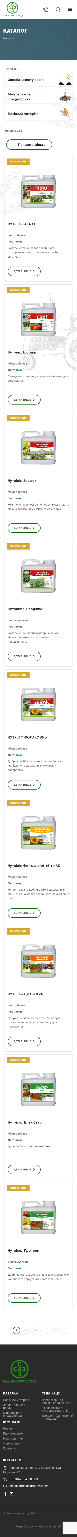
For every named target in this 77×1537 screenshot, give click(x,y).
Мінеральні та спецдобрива (12, 1414)
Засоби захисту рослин (14, 1406)
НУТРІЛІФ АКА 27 (22, 224)
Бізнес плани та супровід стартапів (55, 1409)
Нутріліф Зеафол (22, 481)
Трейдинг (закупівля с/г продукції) (58, 1417)
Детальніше (22, 271)
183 (54, 1330)
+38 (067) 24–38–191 (23, 1479)
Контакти (9, 1448)
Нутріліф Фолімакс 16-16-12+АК (34, 866)
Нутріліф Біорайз (22, 352)
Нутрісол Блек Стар (25, 1122)
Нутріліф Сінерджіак (25, 609)
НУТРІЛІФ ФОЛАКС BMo (27, 737)
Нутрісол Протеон (23, 1251)
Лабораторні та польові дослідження (56, 1401)
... (45, 1330)
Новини (8, 1428)
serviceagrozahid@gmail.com (28, 1485)
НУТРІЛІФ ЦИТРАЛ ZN (26, 994)
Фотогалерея (12, 1443)
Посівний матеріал (16, 1399)
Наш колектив (13, 1438)
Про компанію (13, 1433)
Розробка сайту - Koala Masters (36, 1526)
